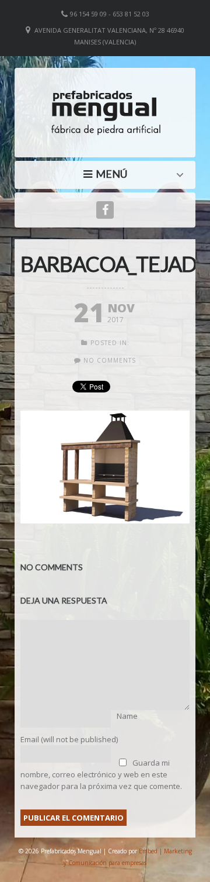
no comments (109, 360)
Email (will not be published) (69, 739)
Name (127, 716)
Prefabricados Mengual (108, 174)
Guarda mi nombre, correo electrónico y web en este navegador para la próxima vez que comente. (101, 774)
